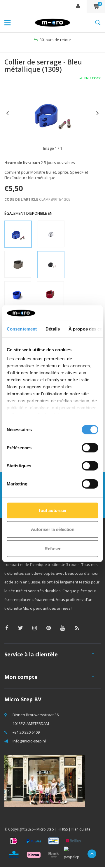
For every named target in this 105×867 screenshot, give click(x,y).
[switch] (90, 447)
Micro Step (45, 829)
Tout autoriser (52, 510)
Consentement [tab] (22, 328)
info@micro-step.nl (29, 741)
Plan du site (80, 829)
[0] (95, 6)
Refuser (53, 548)
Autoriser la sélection (52, 529)
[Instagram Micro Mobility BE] (34, 627)
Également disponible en (28, 213)
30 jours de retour (55, 39)
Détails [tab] (53, 328)
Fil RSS (63, 829)
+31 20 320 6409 (26, 732)
